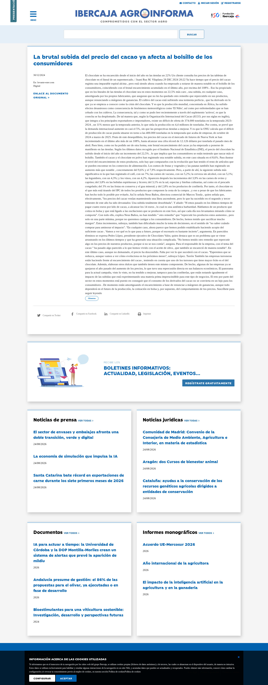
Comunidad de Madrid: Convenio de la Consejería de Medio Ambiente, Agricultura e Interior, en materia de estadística (185, 437)
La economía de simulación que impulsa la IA (75, 456)
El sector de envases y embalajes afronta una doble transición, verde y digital (76, 434)
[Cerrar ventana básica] (238, 657)
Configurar (42, 678)
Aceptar (66, 678)
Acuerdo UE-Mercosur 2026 (169, 544)
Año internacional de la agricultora (176, 563)
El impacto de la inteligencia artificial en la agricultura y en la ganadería (183, 584)
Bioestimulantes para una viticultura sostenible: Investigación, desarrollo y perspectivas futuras (78, 612)
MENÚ (33, 20)
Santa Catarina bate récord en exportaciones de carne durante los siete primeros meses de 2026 (78, 477)
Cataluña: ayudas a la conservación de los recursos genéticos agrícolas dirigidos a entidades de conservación (182, 486)
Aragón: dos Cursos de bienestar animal (180, 461)
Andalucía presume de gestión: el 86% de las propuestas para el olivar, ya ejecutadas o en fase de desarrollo (75, 585)
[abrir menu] (33, 14)
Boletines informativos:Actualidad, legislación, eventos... (152, 370)
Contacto (189, 2)
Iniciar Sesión (210, 2)
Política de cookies (133, 671)
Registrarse (232, 2)
